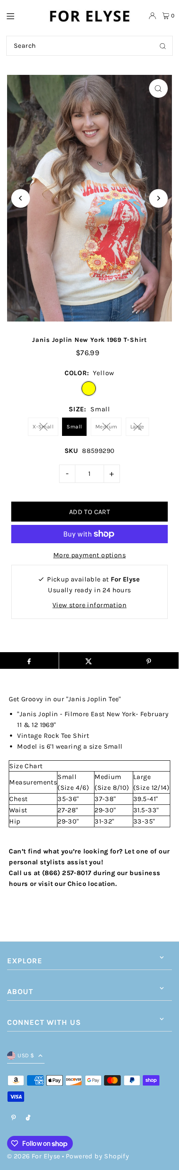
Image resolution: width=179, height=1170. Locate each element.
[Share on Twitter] (89, 660)
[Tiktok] (28, 1118)
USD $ (25, 1055)
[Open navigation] (22, 15)
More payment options (89, 555)
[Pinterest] (13, 1118)
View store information (89, 605)
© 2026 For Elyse (33, 1156)
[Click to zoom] (158, 88)
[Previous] (20, 198)
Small (74, 426)
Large (137, 426)
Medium (106, 426)
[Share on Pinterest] (148, 660)
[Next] (158, 198)
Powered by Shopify (97, 1156)
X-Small (43, 426)
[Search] (163, 46)
